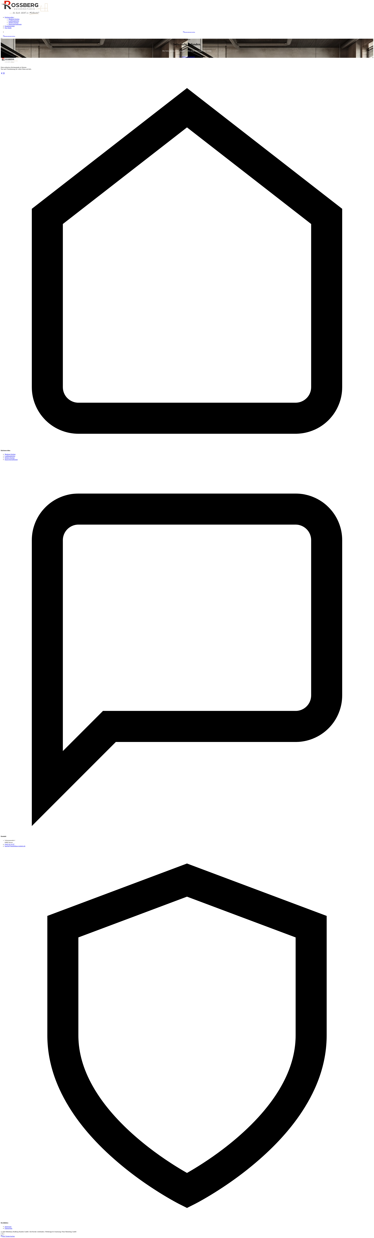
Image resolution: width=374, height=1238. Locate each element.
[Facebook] (2, 73)
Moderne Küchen (14, 19)
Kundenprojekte (10, 26)
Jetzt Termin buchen (8, 1236)
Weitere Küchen (14, 22)
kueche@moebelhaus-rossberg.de (15, 846)
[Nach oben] (2, 1234)
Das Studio (8, 28)
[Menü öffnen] (1, 38)
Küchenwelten (9, 17)
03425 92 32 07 (9, 844)
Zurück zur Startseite (188, 57)
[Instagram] (4, 73)
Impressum (8, 1226)
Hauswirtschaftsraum (15, 24)
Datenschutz (8, 1228)
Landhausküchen (14, 21)
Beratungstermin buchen (189, 32)
